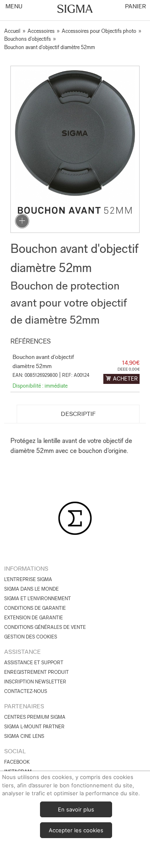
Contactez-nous (25, 691)
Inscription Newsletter (35, 682)
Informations (26, 568)
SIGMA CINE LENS (24, 736)
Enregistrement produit (36, 672)
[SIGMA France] (75, 9)
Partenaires (24, 706)
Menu (13, 6)
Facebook (17, 762)
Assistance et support (33, 662)
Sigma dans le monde (31, 589)
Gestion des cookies (30, 637)
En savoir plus (76, 809)
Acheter (125, 379)
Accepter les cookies (76, 830)
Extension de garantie (33, 618)
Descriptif (78, 414)
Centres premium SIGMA (34, 717)
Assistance (22, 651)
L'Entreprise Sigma (28, 579)
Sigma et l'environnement (37, 598)
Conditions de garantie (35, 608)
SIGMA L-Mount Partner (34, 727)
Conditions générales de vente (45, 627)
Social (15, 751)
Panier (135, 6)
